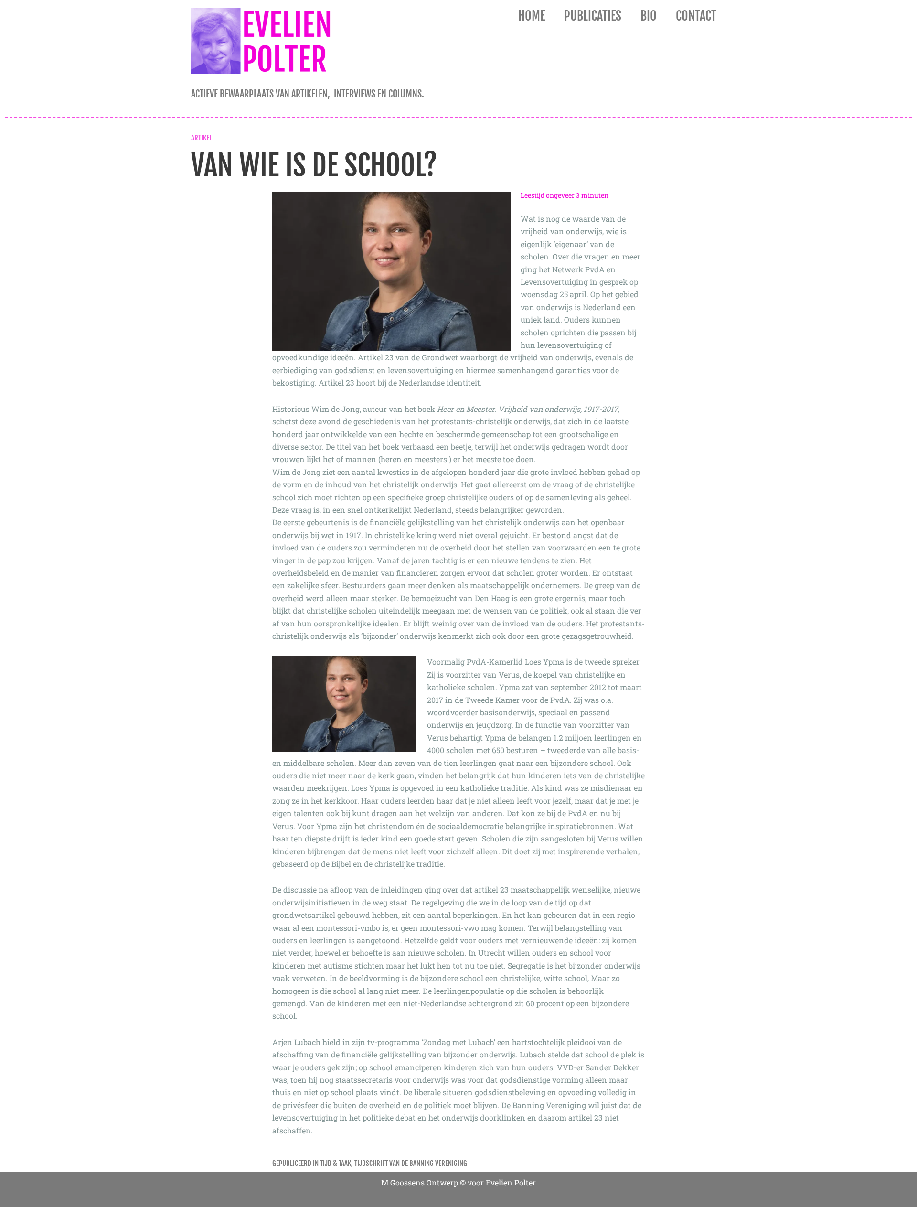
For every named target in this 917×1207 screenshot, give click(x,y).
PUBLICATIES (592, 15)
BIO (648, 15)
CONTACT (696, 15)
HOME (531, 15)
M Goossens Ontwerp (419, 1182)
